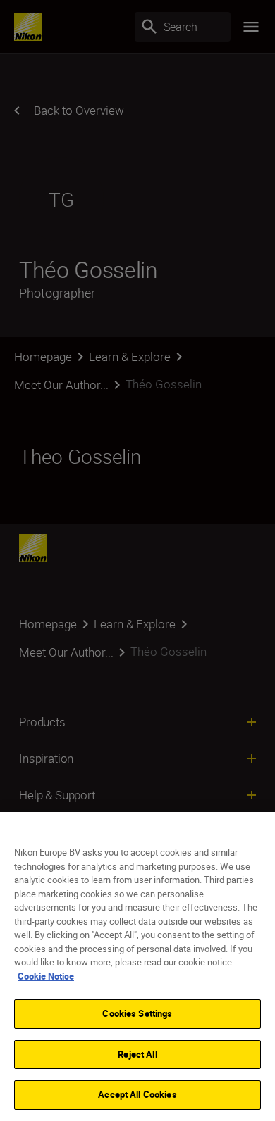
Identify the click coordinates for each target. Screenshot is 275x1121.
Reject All (137, 1054)
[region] (137, 966)
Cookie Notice (46, 976)
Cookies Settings (137, 1013)
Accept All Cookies (137, 1094)
